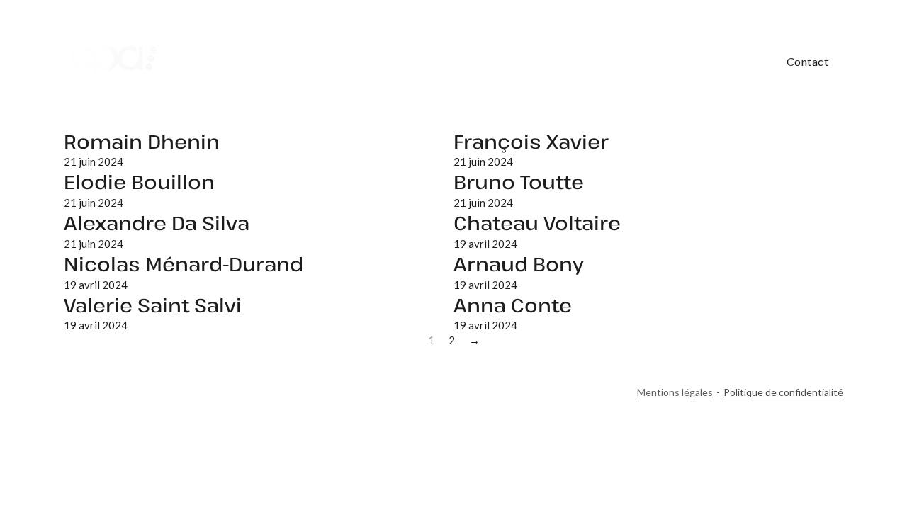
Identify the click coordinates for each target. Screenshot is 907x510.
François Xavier (531, 141)
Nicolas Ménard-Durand (183, 264)
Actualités (732, 62)
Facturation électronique (475, 62)
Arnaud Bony (519, 264)
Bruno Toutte (519, 182)
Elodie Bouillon (139, 182)
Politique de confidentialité (783, 392)
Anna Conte (513, 305)
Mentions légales (675, 392)
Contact (808, 61)
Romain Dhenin (142, 141)
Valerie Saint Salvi (153, 305)
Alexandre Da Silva (156, 223)
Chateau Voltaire (537, 223)
